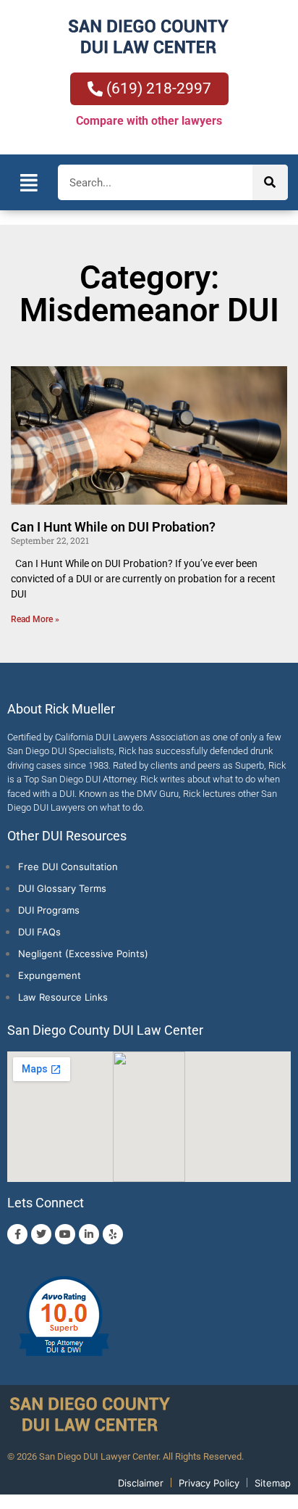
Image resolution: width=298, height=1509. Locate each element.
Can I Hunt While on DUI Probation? (113, 526)
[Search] (270, 182)
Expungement (49, 975)
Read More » (35, 619)
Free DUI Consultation (68, 866)
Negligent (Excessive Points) (83, 953)
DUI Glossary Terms (62, 888)
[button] (28, 182)
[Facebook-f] (17, 1234)
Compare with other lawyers (149, 121)
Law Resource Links (63, 997)
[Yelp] (113, 1234)
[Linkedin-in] (89, 1234)
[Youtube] (65, 1234)
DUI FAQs (39, 932)
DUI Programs (49, 910)
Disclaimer (140, 1483)
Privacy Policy (209, 1483)
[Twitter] (41, 1234)
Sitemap (273, 1483)
